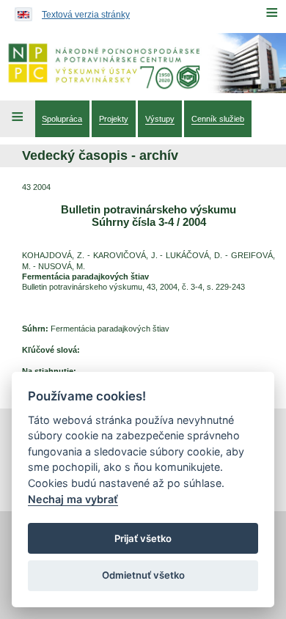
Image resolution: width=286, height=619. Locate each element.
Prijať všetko (143, 538)
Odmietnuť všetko (143, 575)
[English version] (19, 11)
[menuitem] (61, 118)
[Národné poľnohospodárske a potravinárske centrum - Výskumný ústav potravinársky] (143, 63)
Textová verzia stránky (86, 15)
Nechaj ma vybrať (73, 499)
